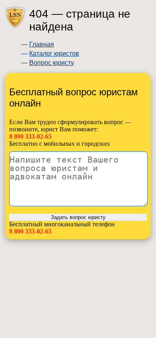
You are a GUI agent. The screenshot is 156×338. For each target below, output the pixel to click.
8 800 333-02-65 (30, 136)
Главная (41, 44)
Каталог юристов (54, 53)
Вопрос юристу (51, 62)
